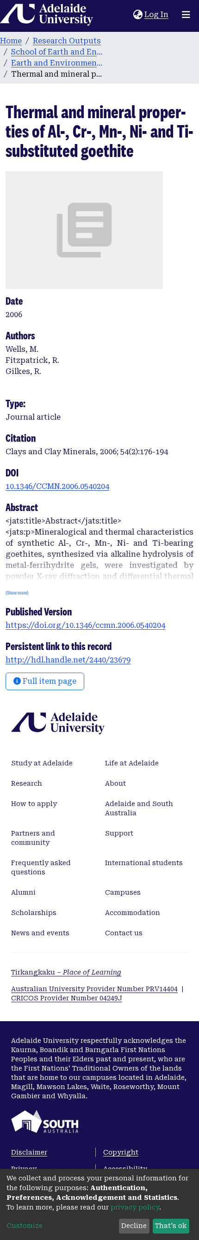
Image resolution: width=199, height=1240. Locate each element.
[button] (137, 14)
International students (144, 863)
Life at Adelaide (132, 763)
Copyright (120, 1152)
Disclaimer (29, 1152)
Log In (156, 14)
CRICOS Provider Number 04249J (66, 998)
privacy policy (135, 1207)
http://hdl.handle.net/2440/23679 (68, 660)
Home (11, 40)
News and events (40, 933)
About (115, 783)
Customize (24, 1225)
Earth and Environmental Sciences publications (57, 63)
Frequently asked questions (41, 867)
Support (119, 833)
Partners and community (33, 838)
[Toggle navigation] (186, 15)
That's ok (171, 1225)
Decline (134, 1225)
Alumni (23, 892)
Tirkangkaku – (66, 972)
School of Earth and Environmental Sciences (57, 52)
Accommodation (132, 912)
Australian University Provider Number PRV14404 (94, 989)
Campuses (123, 892)
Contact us (124, 933)
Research (26, 783)
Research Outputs (67, 40)
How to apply (34, 803)
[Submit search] (126, 14)
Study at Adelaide (42, 763)
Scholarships (33, 912)
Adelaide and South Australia (139, 808)
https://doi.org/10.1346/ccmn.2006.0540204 (85, 625)
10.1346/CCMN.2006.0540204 (57, 486)
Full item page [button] (48, 681)
